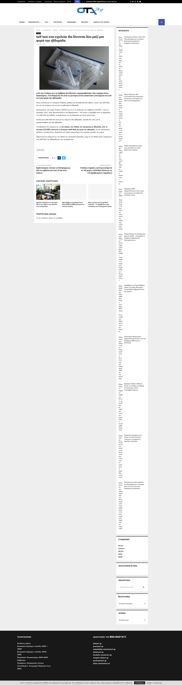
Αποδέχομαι (140, 683)
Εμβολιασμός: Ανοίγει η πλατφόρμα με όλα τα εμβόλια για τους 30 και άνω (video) (53, 170)
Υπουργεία (57, 22)
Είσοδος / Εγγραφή (35, 1)
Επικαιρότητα (33, 22)
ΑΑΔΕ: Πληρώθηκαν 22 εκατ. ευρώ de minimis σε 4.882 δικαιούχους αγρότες (133, 148)
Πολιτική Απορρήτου (59, 1)
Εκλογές (84, 22)
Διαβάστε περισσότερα (154, 683)
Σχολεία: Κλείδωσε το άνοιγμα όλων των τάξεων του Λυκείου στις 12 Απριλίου (47, 204)
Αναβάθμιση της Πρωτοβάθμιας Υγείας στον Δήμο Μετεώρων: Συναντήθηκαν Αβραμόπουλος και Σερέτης (134, 288)
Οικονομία (71, 22)
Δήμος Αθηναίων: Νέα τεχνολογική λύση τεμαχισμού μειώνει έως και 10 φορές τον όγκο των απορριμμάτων (133, 97)
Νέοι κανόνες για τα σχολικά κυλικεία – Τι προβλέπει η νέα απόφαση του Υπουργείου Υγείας (100, 204)
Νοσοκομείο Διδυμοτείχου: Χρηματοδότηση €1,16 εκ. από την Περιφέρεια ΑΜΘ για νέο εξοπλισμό (135, 339)
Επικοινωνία (48, 1)
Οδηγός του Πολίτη (101, 22)
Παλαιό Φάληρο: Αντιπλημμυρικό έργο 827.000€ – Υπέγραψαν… (105, 2)
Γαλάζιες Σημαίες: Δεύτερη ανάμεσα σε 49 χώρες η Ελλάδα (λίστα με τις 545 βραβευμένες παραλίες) (96, 170)
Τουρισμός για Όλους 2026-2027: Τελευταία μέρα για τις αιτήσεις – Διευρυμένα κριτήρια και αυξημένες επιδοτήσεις (134, 40)
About (69, 1)
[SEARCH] (143, 587)
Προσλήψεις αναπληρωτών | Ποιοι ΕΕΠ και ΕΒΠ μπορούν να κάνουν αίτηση (73, 204)
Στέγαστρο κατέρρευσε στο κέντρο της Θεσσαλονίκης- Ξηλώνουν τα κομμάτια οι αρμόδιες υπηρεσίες (133, 438)
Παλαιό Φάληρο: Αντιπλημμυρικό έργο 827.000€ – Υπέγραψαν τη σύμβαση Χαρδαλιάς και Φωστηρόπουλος (134, 237)
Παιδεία (38, 33)
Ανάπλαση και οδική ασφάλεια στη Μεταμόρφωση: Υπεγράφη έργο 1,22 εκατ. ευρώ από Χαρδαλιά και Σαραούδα (134, 485)
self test (40, 150)
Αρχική (22, 22)
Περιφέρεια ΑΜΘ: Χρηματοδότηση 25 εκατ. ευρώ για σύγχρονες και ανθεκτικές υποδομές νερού (134, 192)
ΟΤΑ (46, 22)
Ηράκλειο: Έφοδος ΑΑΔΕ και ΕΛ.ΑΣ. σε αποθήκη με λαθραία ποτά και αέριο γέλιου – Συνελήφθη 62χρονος (134, 387)
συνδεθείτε (59, 218)
